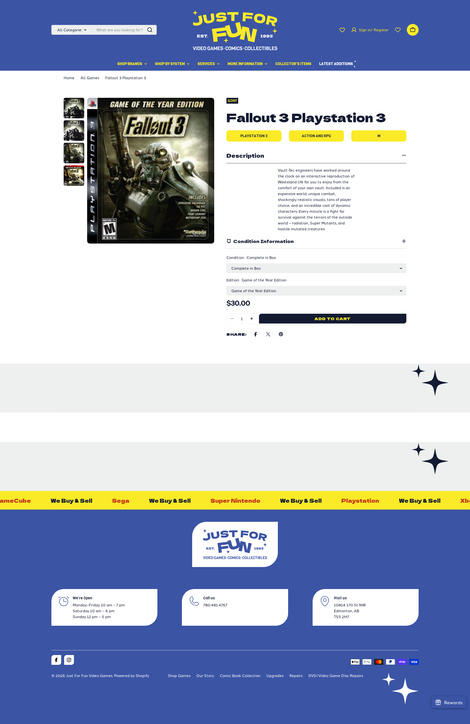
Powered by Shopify (131, 675)
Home (69, 77)
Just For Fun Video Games (89, 675)
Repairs (296, 675)
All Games (90, 77)
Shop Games (179, 675)
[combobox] (104, 30)
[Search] (150, 30)
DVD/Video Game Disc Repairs (335, 675)
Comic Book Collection (240, 675)
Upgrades (274, 675)
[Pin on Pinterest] (281, 334)
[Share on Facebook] (255, 334)
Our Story (205, 675)
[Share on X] (268, 334)
